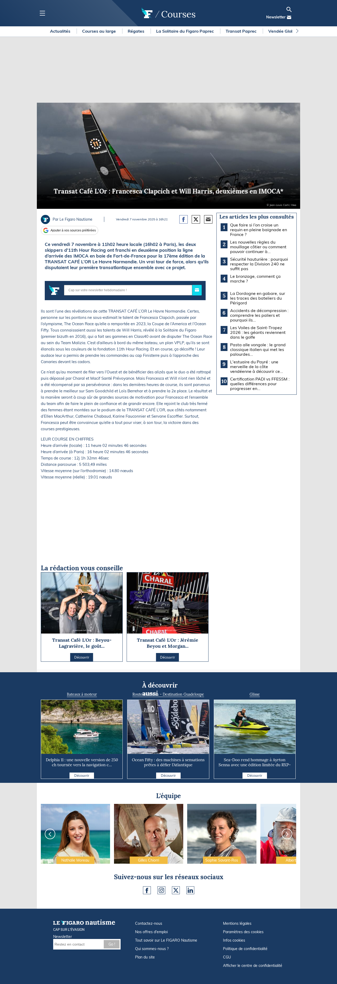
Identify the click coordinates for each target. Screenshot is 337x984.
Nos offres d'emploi (151, 931)
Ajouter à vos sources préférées (73, 230)
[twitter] (176, 890)
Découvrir (81, 775)
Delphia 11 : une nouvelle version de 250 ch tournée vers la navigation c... (82, 762)
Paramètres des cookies (243, 931)
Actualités (60, 31)
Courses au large (99, 31)
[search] (289, 9)
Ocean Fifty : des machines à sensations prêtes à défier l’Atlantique (168, 762)
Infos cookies (234, 940)
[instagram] (161, 890)
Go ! (111, 944)
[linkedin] (190, 890)
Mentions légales (237, 923)
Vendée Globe (282, 31)
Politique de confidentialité (245, 948)
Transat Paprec (241, 31)
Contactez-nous (148, 923)
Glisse (255, 694)
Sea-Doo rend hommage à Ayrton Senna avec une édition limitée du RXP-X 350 (255, 764)
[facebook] (147, 890)
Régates (136, 31)
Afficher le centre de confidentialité (252, 965)
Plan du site (145, 957)
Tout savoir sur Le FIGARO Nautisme (166, 940)
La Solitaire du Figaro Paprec (185, 31)
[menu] (42, 13)
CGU (227, 957)
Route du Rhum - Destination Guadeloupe (168, 694)
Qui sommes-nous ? (151, 948)
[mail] (289, 17)
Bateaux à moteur (82, 694)
